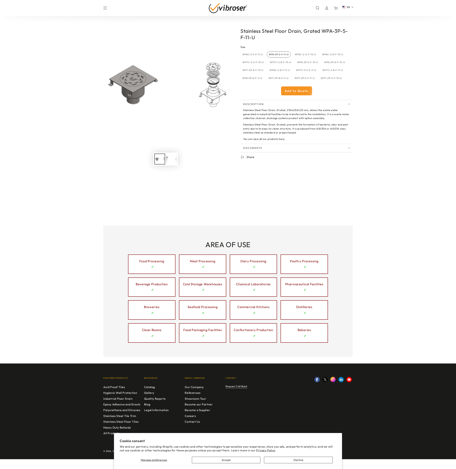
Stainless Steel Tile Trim (119, 416)
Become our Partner (199, 404)
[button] (317, 8)
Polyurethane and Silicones (121, 410)
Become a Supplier (197, 410)
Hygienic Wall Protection (120, 393)
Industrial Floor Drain (118, 398)
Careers (190, 416)
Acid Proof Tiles (114, 387)
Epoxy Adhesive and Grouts (121, 404)
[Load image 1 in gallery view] (159, 159)
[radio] (252, 54)
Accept (226, 460)
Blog (147, 404)
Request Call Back (236, 386)
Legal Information (156, 410)
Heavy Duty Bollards (117, 427)
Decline (298, 460)
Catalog (149, 387)
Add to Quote (296, 91)
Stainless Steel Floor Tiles (121, 421)
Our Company (194, 387)
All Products (111, 433)
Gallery (149, 393)
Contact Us (192, 421)
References (192, 393)
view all (257, 139)
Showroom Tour (195, 398)
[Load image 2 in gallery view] (171, 159)
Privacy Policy (265, 450)
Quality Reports (155, 398)
